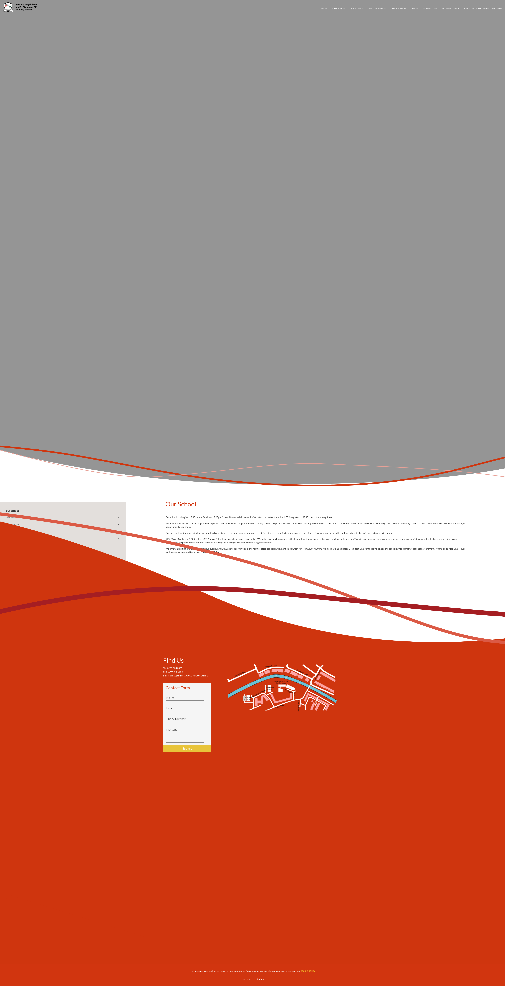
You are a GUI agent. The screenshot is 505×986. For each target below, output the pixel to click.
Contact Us (430, 8)
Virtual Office (377, 8)
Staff (415, 8)
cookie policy (308, 970)
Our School (357, 8)
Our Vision (338, 8)
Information (398, 8)
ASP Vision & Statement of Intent (483, 8)
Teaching (451, 20)
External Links (450, 8)
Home (323, 8)
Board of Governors (481, 20)
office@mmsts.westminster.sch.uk (189, 675)
